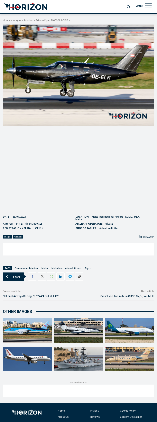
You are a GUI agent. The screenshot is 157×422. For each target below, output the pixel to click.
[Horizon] (26, 6)
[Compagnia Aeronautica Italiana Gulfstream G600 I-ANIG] (78, 330)
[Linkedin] (60, 276)
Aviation (28, 20)
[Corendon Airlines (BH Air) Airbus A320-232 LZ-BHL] (27, 359)
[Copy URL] (79, 276)
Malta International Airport (66, 268)
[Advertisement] (78, 249)
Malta (44, 268)
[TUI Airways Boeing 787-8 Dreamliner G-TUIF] (27, 330)
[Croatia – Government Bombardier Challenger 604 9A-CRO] (129, 359)
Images (17, 20)
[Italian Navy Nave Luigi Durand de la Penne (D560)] (78, 359)
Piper (88, 268)
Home (6, 20)
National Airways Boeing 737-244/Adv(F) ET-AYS (31, 296)
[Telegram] (70, 276)
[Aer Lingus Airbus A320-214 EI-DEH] (129, 330)
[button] (128, 7)
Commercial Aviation (26, 268)
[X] (42, 276)
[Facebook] (32, 276)
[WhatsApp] (51, 276)
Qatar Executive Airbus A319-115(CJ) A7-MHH (127, 296)
